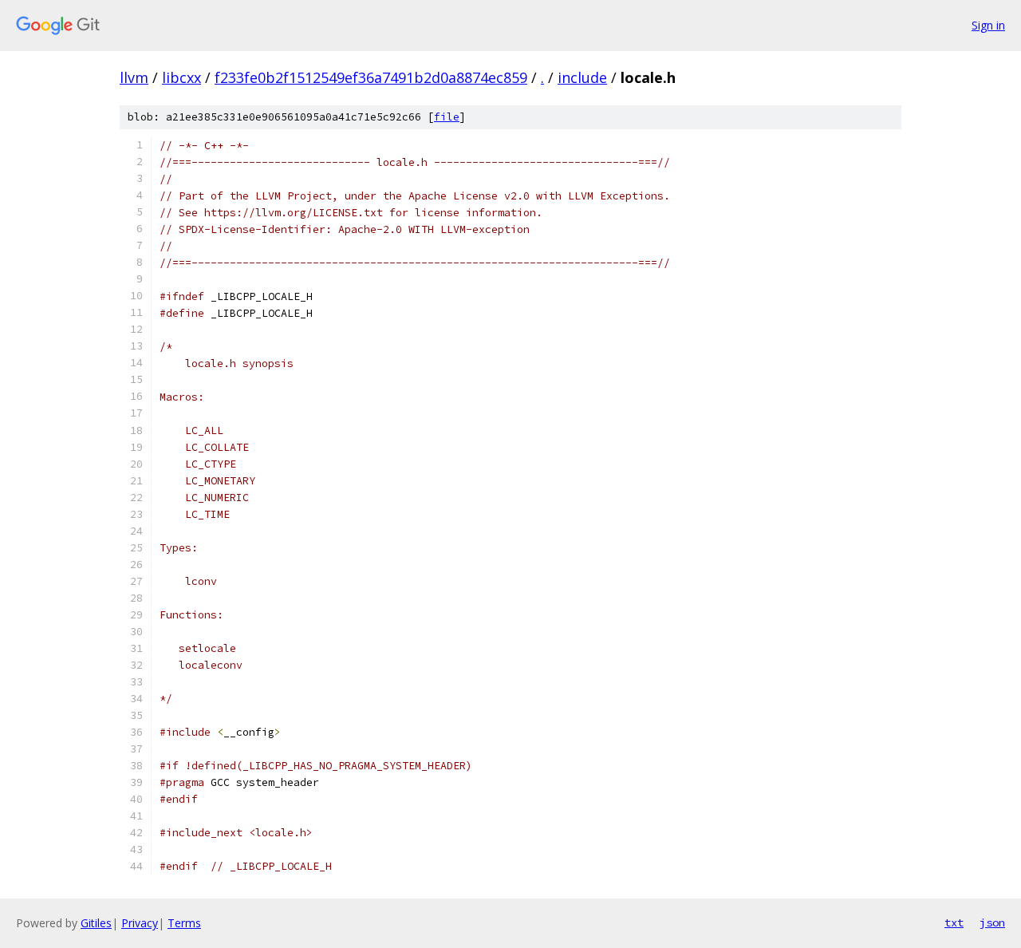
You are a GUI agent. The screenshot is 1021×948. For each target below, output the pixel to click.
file (446, 117)
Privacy (139, 922)
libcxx (181, 77)
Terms (184, 922)
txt (954, 922)
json (992, 922)
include (582, 77)
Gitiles (96, 922)
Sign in (988, 25)
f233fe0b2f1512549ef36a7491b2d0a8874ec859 (371, 77)
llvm (134, 77)
